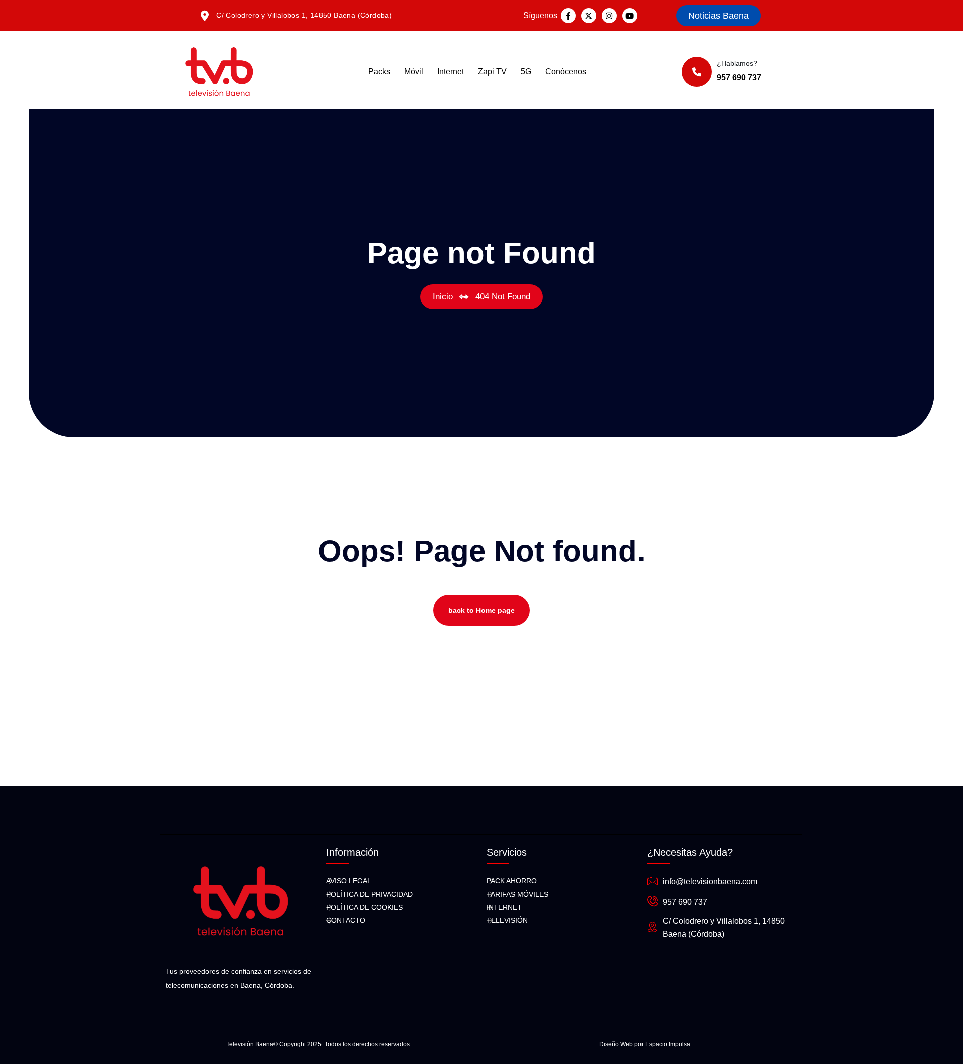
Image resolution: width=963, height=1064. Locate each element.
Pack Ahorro (512, 881)
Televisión (507, 920)
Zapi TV (492, 71)
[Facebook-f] (568, 15)
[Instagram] (609, 15)
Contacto (345, 920)
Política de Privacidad (369, 894)
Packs (379, 71)
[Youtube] (629, 15)
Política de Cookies (364, 907)
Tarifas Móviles (517, 894)
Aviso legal (348, 881)
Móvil (413, 71)
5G (526, 71)
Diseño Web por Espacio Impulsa (644, 1044)
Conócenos (565, 71)
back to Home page (481, 610)
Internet (450, 71)
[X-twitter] (588, 15)
